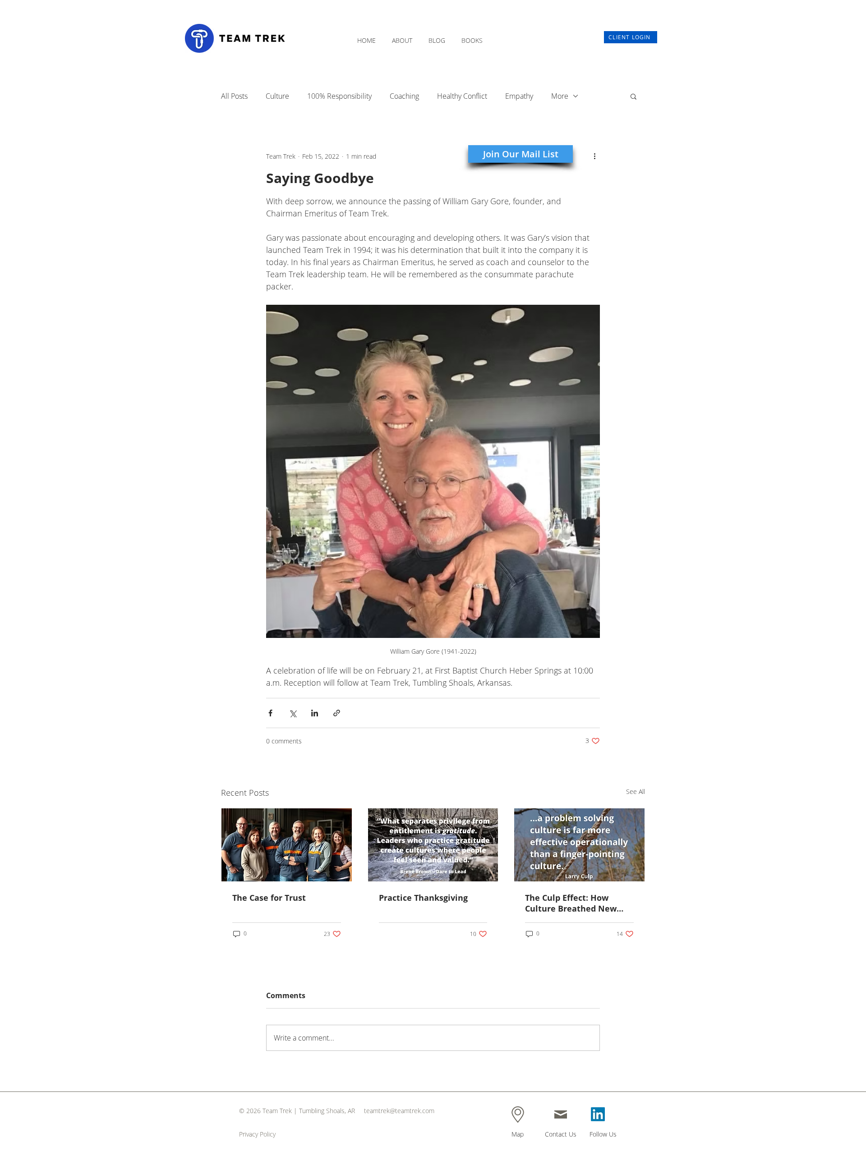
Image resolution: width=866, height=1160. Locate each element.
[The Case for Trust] (286, 844)
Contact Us (560, 1134)
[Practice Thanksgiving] (433, 844)
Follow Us (603, 1134)
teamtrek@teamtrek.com (399, 1110)
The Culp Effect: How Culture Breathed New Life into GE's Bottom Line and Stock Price (578, 903)
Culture (277, 96)
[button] (402, 36)
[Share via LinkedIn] (314, 713)
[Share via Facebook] (270, 713)
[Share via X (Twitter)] (292, 713)
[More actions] (594, 156)
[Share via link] (336, 713)
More (559, 96)
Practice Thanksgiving (423, 897)
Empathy (519, 96)
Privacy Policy (257, 1134)
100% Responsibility (339, 96)
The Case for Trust (269, 897)
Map (517, 1134)
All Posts (234, 96)
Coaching (404, 96)
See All (635, 791)
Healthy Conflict (462, 96)
